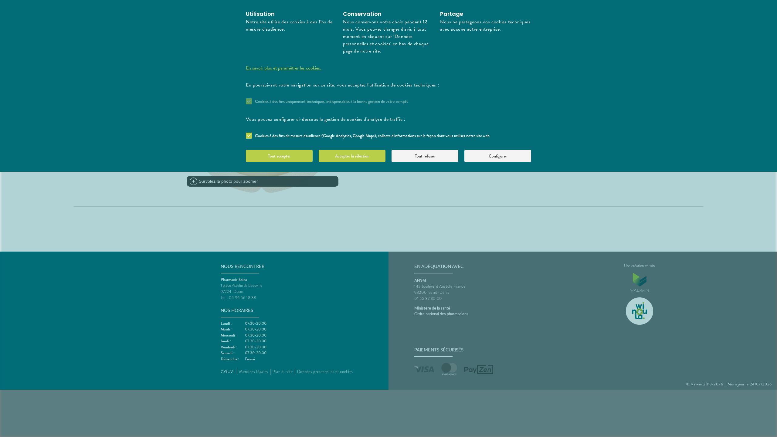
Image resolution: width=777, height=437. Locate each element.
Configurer (498, 156)
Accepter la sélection (352, 156)
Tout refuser (425, 156)
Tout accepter (279, 156)
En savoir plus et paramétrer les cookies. (283, 68)
